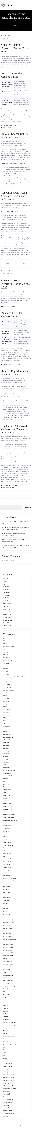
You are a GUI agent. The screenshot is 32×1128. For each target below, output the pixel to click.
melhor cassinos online (9, 878)
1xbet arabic (6, 674)
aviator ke (6, 745)
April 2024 (6, 598)
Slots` (4, 1052)
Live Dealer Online (6, 127)
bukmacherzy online (8, 789)
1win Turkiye (6, 657)
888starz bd (6, 726)
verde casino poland (8, 1077)
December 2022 (7, 611)
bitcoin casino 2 (7, 776)
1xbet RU (5, 706)
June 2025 (6, 581)
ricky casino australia (9, 1036)
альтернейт (6, 1091)
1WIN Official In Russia (9, 655)
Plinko (5, 1003)
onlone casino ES (8, 964)
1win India (5, 652)
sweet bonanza (7, 1061)
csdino (5, 834)
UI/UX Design (6, 1069)
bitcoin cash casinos (9, 770)
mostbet (5, 911)
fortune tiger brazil (8, 845)
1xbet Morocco (7, 701)
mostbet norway (7, 936)
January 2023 (7, 609)
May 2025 (5, 584)
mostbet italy (7, 931)
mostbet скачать (8, 944)
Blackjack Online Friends (8, 306)
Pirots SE (5, 1000)
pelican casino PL (8, 975)
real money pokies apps (9, 1025)
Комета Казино (7, 1097)
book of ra (6, 784)
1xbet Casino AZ (7, 684)
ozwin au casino (7, 967)
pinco (4, 991)
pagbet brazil (6, 969)
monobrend (6, 903)
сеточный (6, 1108)
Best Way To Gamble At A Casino (10, 364)
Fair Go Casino (7, 842)
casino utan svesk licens (10, 820)
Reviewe (5, 1030)
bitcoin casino (7, 773)
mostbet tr (6, 942)
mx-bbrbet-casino (8, 958)
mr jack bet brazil (8, 955)
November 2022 (7, 614)
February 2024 (7, 603)
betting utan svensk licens (10, 765)
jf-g (4, 856)
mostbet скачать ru (8, 947)
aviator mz (6, 748)
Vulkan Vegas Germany (9, 1088)
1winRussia (6, 663)
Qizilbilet (5, 1016)
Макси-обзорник (8, 1099)
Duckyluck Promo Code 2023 (9, 485)
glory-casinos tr (7, 853)
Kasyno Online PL (8, 861)
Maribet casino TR (8, 867)
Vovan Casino (7, 1083)
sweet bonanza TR (8, 1066)
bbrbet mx (6, 762)
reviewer (5, 1033)
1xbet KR (5, 695)
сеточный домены (8, 1113)
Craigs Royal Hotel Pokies (8, 125)
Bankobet (6, 756)
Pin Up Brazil (6, 983)
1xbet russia (6, 709)
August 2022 (6, 623)
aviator (5, 731)
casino (5, 798)
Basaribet (6, 759)
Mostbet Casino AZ (8, 922)
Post (4, 1014)
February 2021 (7, 625)
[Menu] (30, 5)
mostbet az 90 (7, 917)
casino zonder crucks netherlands (12, 823)
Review (5, 1027)
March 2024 (6, 600)
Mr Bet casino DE (8, 953)
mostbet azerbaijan (8, 920)
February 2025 (7, 592)
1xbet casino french (8, 690)
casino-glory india (8, 825)
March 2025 (6, 589)
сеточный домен (8, 1110)
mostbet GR (6, 925)
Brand (4, 787)
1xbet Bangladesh (8, 682)
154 (4, 638)
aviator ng (6, 751)
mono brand (6, 892)
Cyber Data (6, 836)
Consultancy (6, 828)
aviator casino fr (7, 740)
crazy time (6, 831)
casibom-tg (6, 795)
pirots (4, 997)
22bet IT (5, 723)
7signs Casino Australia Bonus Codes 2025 (13, 163)
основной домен (8, 1102)
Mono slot (6, 895)
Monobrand (6, 900)
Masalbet (5, 872)
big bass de (6, 767)
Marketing (6, 870)
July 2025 (5, 578)
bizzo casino (6, 778)
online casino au (7, 961)
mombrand (6, 889)
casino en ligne (7, 800)
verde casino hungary (9, 1074)
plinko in (5, 1005)
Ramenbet (6, 1019)
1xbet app (5, 671)
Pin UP (5, 978)
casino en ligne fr (8, 803)
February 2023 (7, 606)
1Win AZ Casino (7, 641)
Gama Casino (6, 848)
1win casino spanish (8, 646)
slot (4, 1047)
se (3, 1038)
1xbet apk (5, 668)
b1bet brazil (6, 753)
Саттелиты (6, 1105)
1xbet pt (5, 704)
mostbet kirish (7, 933)
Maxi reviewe (6, 875)
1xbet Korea (6, 693)
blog (4, 781)
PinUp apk (6, 994)
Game (4, 850)
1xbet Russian (7, 712)
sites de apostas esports (10, 1044)
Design (5, 839)
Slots (4, 1050)
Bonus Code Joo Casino (8, 487)
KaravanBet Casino (8, 859)
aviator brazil (6, 734)
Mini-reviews (6, 886)
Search (2, 502)
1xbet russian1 (7, 715)
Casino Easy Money (6, 236)
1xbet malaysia (7, 698)
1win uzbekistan (7, 660)
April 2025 (6, 587)
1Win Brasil (6, 643)
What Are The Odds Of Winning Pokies (24, 263)
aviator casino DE (8, 737)
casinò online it (7, 812)
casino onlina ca (7, 806)
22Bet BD (5, 720)
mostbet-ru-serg (8, 950)
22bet (4, 717)
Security (5, 1041)
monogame (6, 906)
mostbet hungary (8, 928)
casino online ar (7, 809)
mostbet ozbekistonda (9, 939)
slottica (5, 1055)
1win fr (5, 649)
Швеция (5, 1116)
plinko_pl (5, 1011)
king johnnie (6, 864)
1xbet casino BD (7, 687)
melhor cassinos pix (8, 881)
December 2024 (7, 595)
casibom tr (6, 792)
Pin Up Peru (6, 989)
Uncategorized (7, 1072)
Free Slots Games (8, 263)
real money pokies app (9, 1022)
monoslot (6, 908)
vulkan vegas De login (9, 1085)
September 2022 (7, 620)
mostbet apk (6, 914)
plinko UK (5, 1008)
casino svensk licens (9, 814)
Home (15, 25)
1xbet (4, 666)
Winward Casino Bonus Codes (9, 211)
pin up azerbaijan (8, 980)
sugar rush (6, 1058)
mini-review (6, 884)
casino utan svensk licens (10, 817)
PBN (4, 972)
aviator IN (6, 742)
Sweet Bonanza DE (8, 1063)
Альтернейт (6, 1094)
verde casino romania (9, 1080)
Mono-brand (6, 897)
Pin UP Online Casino (9, 986)
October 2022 (7, 617)
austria (5, 729)
